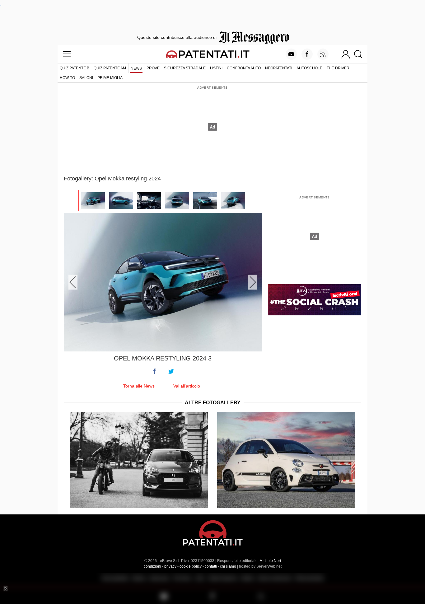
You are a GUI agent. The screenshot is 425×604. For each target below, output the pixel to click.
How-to (67, 78)
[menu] (67, 54)
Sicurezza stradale (185, 68)
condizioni (152, 566)
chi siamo (228, 566)
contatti (211, 566)
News (136, 68)
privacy (170, 566)
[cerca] (360, 54)
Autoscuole (309, 68)
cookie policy (191, 566)
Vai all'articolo (186, 385)
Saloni (86, 78)
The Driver (338, 68)
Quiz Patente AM (110, 68)
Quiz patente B (74, 68)
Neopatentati (278, 68)
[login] (345, 54)
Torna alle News (139, 385)
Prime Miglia (110, 78)
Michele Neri (270, 561)
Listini (216, 68)
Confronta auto (244, 68)
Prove (153, 68)
